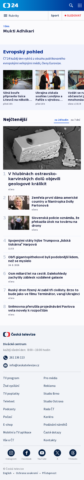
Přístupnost (49, 473)
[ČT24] (10, 5)
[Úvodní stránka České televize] (19, 334)
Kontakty (50, 440)
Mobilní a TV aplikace (17, 432)
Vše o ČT (8, 440)
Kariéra (48, 417)
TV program (11, 378)
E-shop (8, 424)
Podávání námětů (55, 424)
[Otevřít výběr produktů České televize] (79, 5)
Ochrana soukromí (27, 473)
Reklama (49, 386)
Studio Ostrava (53, 401)
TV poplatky (11, 393)
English (7, 473)
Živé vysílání (11, 386)
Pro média (50, 378)
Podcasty (9, 409)
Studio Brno (51, 393)
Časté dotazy (52, 432)
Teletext (9, 401)
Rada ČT (49, 409)
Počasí (7, 417)
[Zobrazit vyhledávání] (71, 5)
